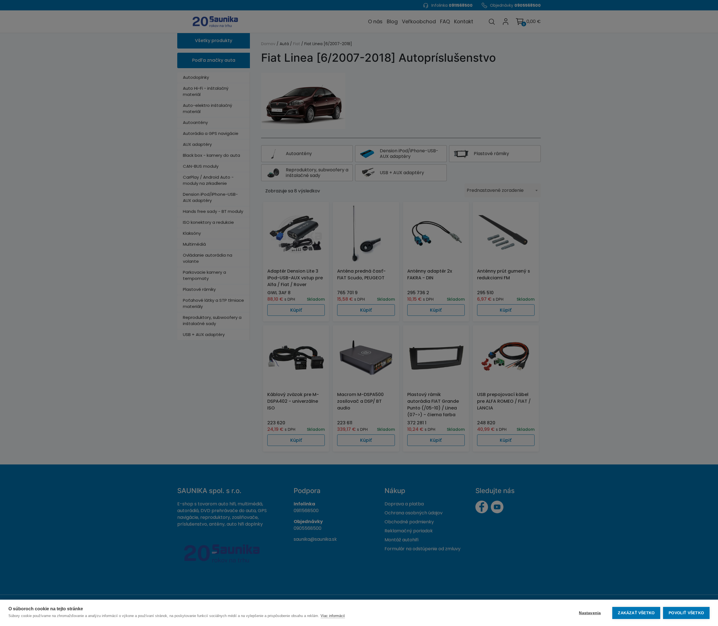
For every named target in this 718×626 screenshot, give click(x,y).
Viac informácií (333, 616)
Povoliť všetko (686, 613)
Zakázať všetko (636, 613)
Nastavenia (590, 613)
